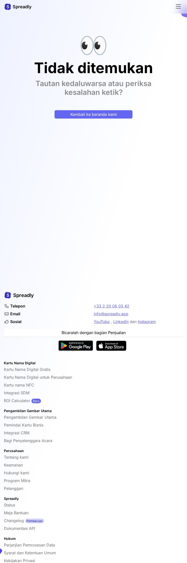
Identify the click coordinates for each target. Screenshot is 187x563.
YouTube (102, 321)
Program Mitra (17, 480)
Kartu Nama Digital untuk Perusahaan (38, 377)
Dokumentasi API (19, 528)
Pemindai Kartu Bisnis (23, 425)
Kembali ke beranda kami (93, 114)
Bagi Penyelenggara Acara (28, 440)
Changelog (14, 520)
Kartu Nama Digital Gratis (27, 369)
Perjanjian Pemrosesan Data (29, 545)
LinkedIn (121, 321)
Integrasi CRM (16, 432)
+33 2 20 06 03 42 (111, 306)
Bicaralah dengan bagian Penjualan (94, 332)
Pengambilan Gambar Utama (30, 417)
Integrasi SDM (16, 392)
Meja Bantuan (16, 512)
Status (9, 505)
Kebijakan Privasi (19, 560)
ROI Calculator (17, 400)
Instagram (147, 321)
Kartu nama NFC (19, 385)
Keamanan (13, 465)
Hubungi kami (16, 472)
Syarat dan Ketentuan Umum (30, 552)
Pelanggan (13, 488)
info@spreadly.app (111, 313)
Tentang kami (16, 457)
